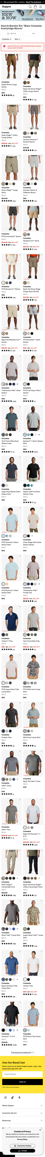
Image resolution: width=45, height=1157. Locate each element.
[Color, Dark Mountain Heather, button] (28, 584)
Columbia (5, 39)
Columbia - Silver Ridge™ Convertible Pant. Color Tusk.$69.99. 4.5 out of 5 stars (12, 873)
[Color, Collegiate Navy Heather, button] (14, 384)
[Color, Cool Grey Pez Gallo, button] (32, 731)
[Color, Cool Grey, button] (7, 731)
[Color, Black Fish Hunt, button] (28, 929)
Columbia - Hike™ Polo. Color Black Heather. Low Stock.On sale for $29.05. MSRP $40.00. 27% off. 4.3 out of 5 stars (12, 822)
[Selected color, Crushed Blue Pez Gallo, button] (25, 731)
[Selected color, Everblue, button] (3, 434)
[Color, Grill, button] (14, 184)
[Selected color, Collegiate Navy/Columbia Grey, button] (3, 634)
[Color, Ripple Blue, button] (32, 485)
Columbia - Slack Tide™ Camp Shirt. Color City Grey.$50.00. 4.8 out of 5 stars (12, 923)
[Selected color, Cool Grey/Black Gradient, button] (25, 384)
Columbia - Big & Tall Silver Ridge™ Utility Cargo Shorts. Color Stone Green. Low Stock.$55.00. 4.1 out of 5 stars (33, 77)
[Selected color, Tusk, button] (3, 184)
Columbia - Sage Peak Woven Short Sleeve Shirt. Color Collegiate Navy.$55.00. (12, 480)
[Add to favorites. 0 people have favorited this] (20, 54)
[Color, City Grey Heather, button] (7, 384)
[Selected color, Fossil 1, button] (3, 333)
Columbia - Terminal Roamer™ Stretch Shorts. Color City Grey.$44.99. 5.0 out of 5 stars (33, 128)
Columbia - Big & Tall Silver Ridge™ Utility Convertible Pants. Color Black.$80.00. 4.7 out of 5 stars (33, 873)
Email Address (10, 1074)
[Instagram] (5, 1097)
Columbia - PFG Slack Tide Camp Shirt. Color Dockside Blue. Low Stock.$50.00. (33, 1023)
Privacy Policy (22, 1139)
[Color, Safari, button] (10, 779)
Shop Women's (27, 19)
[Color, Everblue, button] (35, 634)
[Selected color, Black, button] (25, 485)
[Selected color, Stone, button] (3, 283)
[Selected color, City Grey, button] (25, 133)
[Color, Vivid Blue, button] (14, 929)
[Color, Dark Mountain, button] (14, 779)
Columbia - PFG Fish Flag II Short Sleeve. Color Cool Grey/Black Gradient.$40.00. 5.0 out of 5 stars (33, 378)
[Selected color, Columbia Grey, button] (25, 634)
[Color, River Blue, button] (28, 485)
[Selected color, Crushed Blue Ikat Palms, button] (25, 929)
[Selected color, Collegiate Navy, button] (3, 485)
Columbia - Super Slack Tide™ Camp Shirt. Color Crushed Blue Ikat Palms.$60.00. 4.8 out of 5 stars (33, 923)
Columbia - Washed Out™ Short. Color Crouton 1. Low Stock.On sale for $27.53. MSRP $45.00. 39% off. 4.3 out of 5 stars (33, 227)
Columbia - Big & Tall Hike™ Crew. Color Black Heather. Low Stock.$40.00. (33, 772)
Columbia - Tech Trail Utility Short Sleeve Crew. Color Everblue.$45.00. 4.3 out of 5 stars (12, 429)
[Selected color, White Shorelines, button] (3, 683)
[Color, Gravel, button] (10, 878)
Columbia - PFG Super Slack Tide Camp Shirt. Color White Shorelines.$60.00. (12, 676)
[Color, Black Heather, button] (7, 779)
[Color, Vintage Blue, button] (28, 434)
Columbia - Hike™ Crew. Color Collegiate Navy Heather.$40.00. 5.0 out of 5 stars (12, 772)
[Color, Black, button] (32, 133)
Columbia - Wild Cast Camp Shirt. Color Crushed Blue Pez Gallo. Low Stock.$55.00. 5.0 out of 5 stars (33, 724)
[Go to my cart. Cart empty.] (35, 7)
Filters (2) (13, 33)
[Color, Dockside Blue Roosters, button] (7, 683)
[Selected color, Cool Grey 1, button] (25, 434)
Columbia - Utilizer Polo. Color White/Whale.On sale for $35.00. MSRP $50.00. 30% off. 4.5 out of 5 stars (33, 974)
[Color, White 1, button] (35, 434)
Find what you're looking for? (21, 1052)
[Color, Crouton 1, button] (7, 333)
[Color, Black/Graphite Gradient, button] (28, 384)
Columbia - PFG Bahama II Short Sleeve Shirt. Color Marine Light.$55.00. (12, 578)
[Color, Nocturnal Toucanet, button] (32, 683)
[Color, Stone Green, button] (7, 434)
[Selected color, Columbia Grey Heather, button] (3, 384)
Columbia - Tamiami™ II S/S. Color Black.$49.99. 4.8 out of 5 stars (12, 1023)
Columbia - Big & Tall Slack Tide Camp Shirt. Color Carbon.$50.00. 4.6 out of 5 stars (12, 974)
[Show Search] (30, 7)
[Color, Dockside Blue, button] (7, 536)
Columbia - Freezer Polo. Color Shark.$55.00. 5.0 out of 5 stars (12, 724)
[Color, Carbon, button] (10, 283)
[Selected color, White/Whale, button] (25, 979)
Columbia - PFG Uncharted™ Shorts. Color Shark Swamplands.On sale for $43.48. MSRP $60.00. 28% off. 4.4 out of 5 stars (12, 227)
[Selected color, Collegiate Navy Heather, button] (3, 779)
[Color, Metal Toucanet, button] (35, 683)
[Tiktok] (12, 1097)
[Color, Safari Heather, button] (35, 584)
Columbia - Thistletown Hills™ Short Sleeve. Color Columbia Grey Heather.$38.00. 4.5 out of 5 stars (12, 378)
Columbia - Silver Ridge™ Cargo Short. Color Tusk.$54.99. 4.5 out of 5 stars (12, 178)
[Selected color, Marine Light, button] (3, 536)
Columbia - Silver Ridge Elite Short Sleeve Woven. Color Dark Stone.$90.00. (33, 529)
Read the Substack (33, 2)
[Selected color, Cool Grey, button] (25, 184)
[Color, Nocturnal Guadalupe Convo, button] (28, 731)
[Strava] (19, 1097)
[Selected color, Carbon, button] (3, 979)
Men (16, 39)
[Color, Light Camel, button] (7, 584)
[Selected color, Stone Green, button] (25, 82)
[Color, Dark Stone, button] (7, 485)
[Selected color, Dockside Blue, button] (25, 1030)
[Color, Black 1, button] (32, 434)
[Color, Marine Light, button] (28, 1030)
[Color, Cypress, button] (35, 133)
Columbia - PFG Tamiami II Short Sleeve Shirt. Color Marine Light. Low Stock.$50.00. (12, 529)
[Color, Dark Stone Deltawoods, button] (28, 683)
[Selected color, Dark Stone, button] (25, 536)
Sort (33, 33)
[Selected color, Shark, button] (3, 731)
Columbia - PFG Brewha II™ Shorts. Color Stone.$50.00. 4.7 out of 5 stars (12, 277)
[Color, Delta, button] (28, 82)
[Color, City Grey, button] (32, 827)
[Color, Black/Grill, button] (28, 979)
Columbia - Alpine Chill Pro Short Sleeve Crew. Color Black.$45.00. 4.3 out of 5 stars (33, 480)
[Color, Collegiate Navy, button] (35, 184)
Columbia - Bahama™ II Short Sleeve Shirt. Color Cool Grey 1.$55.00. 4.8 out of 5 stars (33, 429)
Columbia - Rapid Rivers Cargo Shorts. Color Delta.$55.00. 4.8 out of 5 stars (12, 77)
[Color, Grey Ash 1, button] (28, 234)
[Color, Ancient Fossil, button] (28, 133)
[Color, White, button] (10, 929)
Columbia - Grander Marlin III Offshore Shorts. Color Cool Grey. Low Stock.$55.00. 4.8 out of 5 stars (33, 178)
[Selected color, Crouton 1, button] (25, 234)
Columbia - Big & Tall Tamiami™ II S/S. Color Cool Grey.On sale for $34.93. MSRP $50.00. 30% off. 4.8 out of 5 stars (33, 822)
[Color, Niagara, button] (10, 536)
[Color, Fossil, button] (10, 184)
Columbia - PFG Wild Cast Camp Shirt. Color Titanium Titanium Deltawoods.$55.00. (33, 676)
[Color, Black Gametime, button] (10, 683)
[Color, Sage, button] (7, 283)
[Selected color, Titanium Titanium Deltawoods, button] (25, 683)
